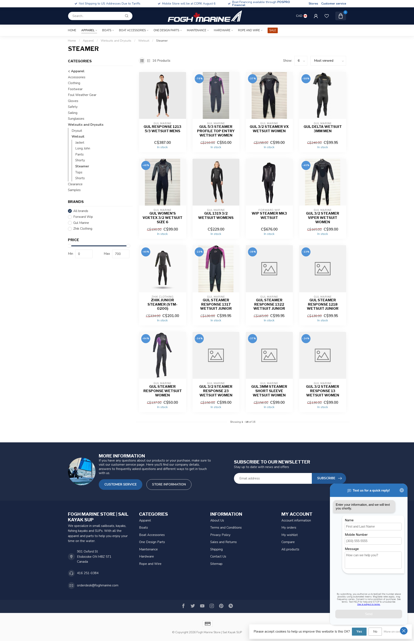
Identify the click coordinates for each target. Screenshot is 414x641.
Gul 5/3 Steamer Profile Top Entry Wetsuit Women (216, 131)
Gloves (73, 101)
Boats (106, 30)
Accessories (76, 77)
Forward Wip (83, 217)
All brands (80, 211)
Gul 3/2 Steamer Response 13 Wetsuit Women (322, 391)
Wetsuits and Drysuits (116, 41)
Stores (313, 4)
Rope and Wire (249, 30)
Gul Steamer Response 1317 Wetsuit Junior (216, 304)
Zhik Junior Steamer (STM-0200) (162, 304)
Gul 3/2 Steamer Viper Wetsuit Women (322, 217)
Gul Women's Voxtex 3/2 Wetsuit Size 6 (162, 217)
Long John (82, 148)
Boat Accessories (132, 30)
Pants (79, 154)
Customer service (333, 4)
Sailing (72, 113)
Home (72, 30)
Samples (74, 190)
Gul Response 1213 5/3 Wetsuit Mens (162, 129)
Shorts (80, 178)
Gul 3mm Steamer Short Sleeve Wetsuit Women (269, 391)
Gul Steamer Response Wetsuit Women (162, 391)
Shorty (80, 160)
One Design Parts (166, 30)
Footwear (75, 89)
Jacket (79, 142)
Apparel (87, 30)
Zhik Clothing (82, 229)
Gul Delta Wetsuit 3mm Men (323, 129)
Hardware (222, 30)
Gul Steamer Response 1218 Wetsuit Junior (323, 304)
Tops (78, 172)
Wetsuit (143, 41)
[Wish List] (327, 16)
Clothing (74, 83)
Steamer (162, 41)
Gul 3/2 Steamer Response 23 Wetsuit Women (215, 391)
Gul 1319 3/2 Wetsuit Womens (216, 215)
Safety (73, 107)
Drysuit (77, 131)
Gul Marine (81, 223)
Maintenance (196, 30)
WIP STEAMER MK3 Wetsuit (269, 215)
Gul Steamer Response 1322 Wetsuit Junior (269, 304)
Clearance (75, 184)
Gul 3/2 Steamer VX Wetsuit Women (269, 129)
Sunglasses (76, 119)
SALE (272, 30)
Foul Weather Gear (82, 95)
